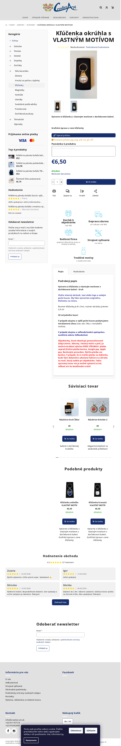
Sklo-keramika (21, 71)
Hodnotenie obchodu (60, 556)
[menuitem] (25, 17)
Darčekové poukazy (24, 113)
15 (110, 457)
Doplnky (18, 60)
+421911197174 (12, 722)
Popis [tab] (60, 271)
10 (92, 457)
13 (103, 457)
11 (96, 457)
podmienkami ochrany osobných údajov (26, 249)
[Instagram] (14, 731)
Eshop (15, 40)
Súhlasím (91, 730)
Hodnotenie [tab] (78, 271)
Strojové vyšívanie (13, 686)
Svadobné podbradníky (26, 104)
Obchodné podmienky (15, 689)
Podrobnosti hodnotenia (97, 47)
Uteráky (18, 99)
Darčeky (18, 65)
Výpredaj (18, 124)
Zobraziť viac (60, 602)
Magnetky (19, 90)
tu (62, 734)
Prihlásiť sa (14, 256)
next (114, 426)
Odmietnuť (76, 730)
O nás (8, 679)
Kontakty (9, 696)
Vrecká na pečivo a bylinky (27, 80)
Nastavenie (31, 740)
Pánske (17, 51)
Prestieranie (20, 109)
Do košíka (92, 182)
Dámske (18, 46)
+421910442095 (12, 725)
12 (99, 457)
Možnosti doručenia (61, 174)
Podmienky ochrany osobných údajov (23, 693)
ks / (67, 721)
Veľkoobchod (11, 682)
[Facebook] (8, 731)
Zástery (18, 75)
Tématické (19, 119)
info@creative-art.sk (14, 720)
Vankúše (19, 94)
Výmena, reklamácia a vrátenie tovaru (23, 700)
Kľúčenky (19, 85)
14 (106, 457)
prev (53, 426)
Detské (17, 56)
